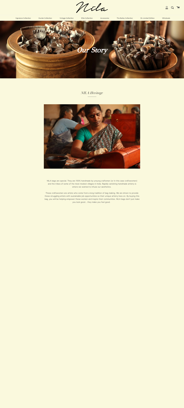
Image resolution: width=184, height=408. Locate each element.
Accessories (104, 18)
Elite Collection (87, 18)
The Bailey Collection (125, 18)
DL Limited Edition (147, 18)
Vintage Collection (67, 18)
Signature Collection (23, 18)
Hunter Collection (45, 18)
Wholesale (166, 18)
